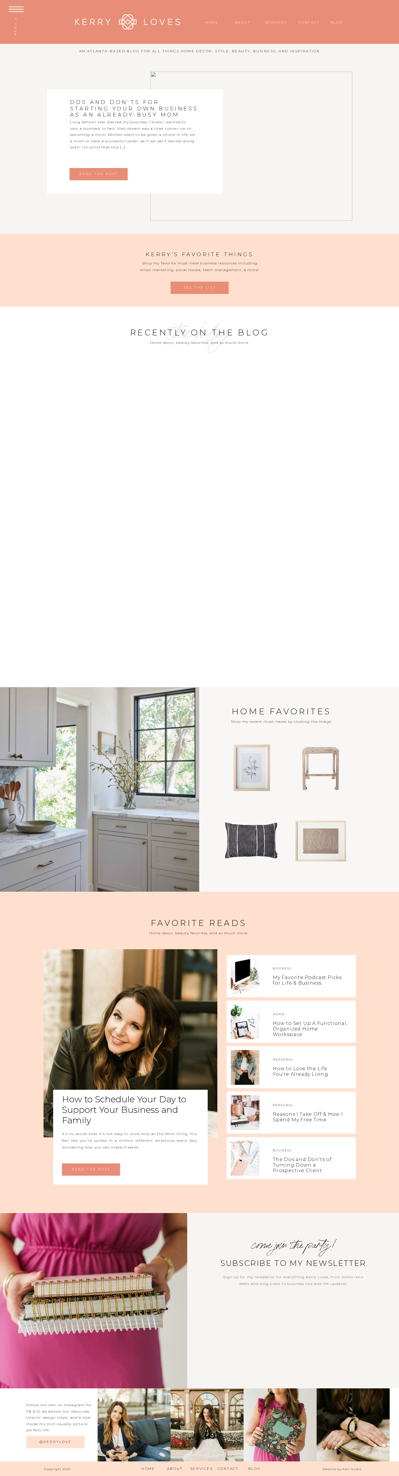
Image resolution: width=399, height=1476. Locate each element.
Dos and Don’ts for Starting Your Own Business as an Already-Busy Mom (134, 108)
